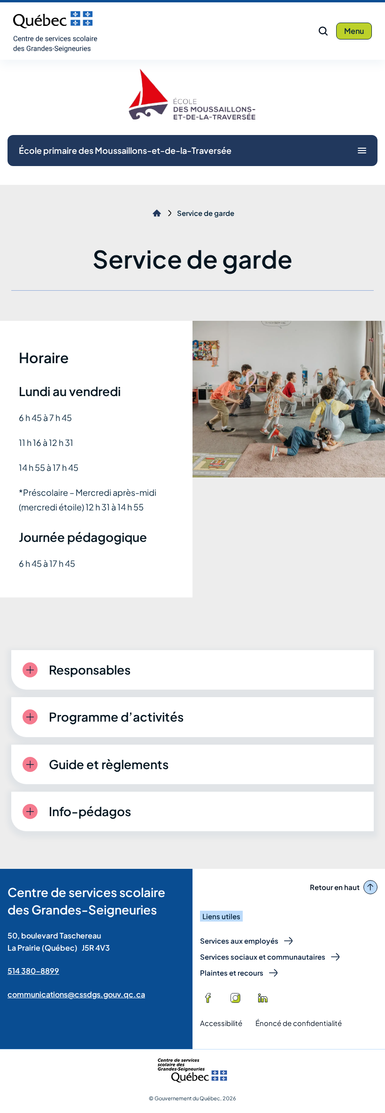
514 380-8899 (33, 971)
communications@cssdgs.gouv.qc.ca (76, 994)
